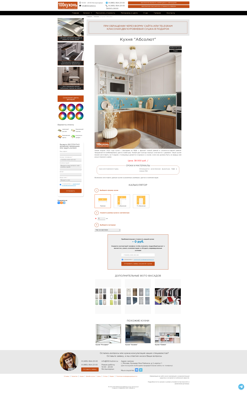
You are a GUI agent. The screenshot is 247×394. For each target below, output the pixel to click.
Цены (99, 376)
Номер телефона (66, 157)
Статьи (105, 376)
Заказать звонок (112, 8)
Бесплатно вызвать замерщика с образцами (159, 2)
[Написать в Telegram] (241, 387)
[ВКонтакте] (59, 203)
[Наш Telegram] (140, 370)
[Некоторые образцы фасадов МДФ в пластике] (168, 313)
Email (61, 171)
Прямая (102, 206)
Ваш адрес (63, 151)
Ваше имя (64, 177)
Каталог (86, 13)
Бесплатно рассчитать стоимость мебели (159, 6)
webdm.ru (132, 388)
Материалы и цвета (129, 13)
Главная (75, 13)
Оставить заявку (90, 369)
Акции (82, 376)
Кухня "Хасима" (131, 344)
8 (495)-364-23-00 (117, 6)
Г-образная (122, 206)
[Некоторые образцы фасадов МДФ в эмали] (138, 313)
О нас (145, 13)
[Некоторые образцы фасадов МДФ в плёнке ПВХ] (108, 313)
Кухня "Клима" (160, 344)
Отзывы (66, 376)
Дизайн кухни (90, 376)
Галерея (157, 13)
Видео (112, 376)
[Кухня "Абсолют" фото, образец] (138, 148)
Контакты (171, 13)
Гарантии (74, 376)
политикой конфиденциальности (144, 259)
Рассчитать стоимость (105, 13)
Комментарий (64, 163)
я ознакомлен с (138, 259)
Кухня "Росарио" (102, 344)
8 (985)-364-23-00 (117, 3)
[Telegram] (64, 203)
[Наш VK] (136, 370)
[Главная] (68, 5)
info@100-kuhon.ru (89, 5)
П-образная (141, 206)
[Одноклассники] (61, 203)
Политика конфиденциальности (126, 376)
